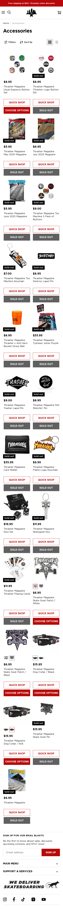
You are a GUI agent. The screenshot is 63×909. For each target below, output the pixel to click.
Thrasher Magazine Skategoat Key (43, 530)
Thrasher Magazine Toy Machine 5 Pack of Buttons (46, 216)
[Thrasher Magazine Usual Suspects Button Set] (17, 64)
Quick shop (17, 102)
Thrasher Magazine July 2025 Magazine (44, 153)
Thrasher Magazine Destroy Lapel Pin (43, 280)
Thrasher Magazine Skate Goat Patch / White (44, 600)
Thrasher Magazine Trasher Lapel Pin (14, 407)
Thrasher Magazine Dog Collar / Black (43, 671)
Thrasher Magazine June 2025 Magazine (15, 215)
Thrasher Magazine (14, 802)
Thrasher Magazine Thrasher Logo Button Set (46, 89)
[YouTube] (44, 899)
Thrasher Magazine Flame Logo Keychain (45, 468)
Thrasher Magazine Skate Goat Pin (43, 735)
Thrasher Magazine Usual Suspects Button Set (17, 89)
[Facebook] (14, 899)
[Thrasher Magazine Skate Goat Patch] (46, 568)
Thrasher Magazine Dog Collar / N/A (14, 742)
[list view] (56, 42)
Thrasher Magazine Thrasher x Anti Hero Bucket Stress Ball (16, 343)
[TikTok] (23, 899)
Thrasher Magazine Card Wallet (14, 468)
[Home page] (31, 12)
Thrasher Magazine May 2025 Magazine (15, 153)
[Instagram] (5, 899)
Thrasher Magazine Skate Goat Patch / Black (15, 672)
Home (6, 23)
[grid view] (49, 42)
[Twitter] (33, 899)
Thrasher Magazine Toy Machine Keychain (17, 280)
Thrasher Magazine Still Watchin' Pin (46, 407)
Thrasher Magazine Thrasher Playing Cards (17, 592)
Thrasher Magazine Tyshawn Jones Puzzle (45, 342)
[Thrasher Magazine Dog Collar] (46, 640)
